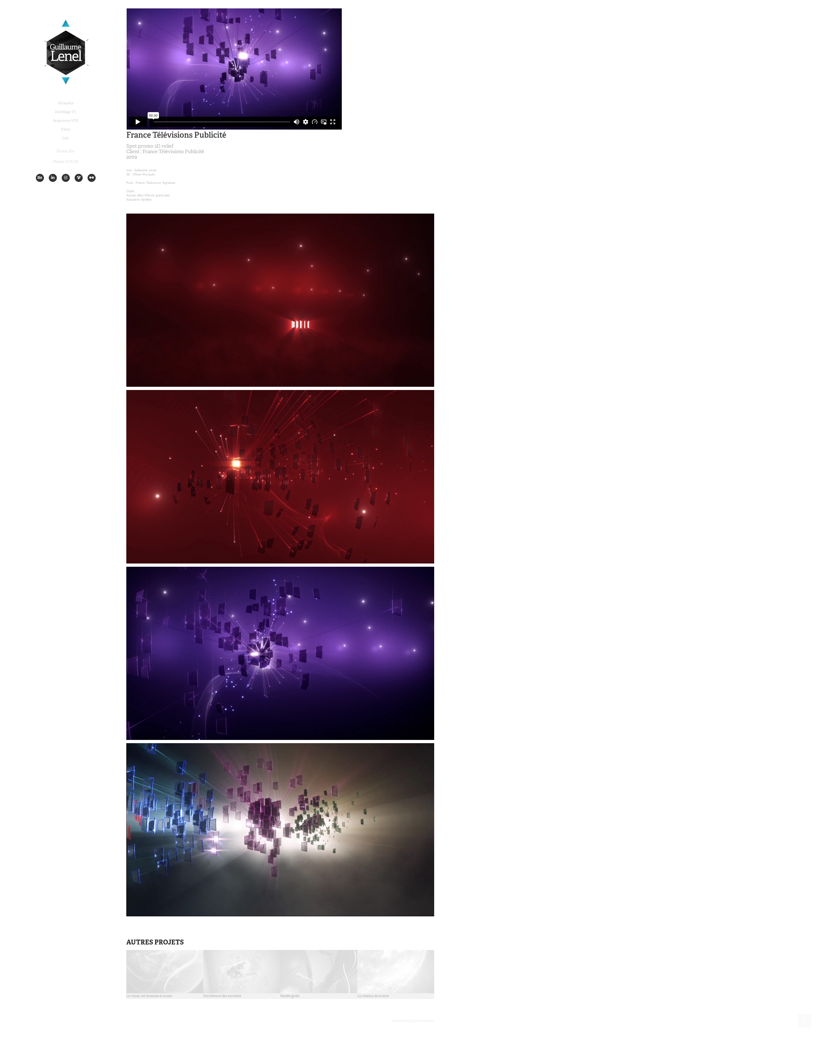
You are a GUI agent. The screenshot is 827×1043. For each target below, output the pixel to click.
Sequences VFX (66, 120)
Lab (65, 138)
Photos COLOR (66, 161)
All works (65, 103)
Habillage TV (65, 112)
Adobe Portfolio (422, 1021)
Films (65, 129)
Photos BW (66, 151)
